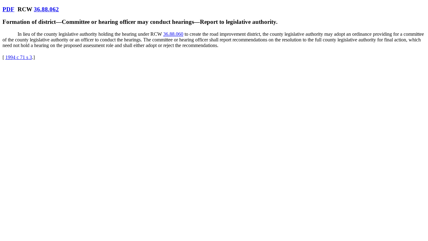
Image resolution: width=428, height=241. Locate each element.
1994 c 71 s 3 (18, 57)
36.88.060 (173, 34)
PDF (8, 9)
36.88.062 (46, 9)
